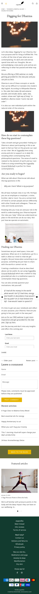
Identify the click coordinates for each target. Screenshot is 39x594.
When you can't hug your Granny (14, 427)
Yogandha (20, 150)
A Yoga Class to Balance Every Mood (15, 411)
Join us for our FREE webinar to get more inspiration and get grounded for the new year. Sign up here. (17, 320)
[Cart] (37, 3)
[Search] (33, 3)
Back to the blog (19, 452)
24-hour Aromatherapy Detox (12, 440)
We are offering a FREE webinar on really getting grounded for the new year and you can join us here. (18, 76)
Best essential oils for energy (12, 416)
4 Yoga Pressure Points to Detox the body (14, 498)
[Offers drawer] (6, 3)
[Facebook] (17, 573)
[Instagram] (22, 573)
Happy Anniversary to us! (11, 421)
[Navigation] (2, 3)
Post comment (12, 400)
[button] (17, 511)
